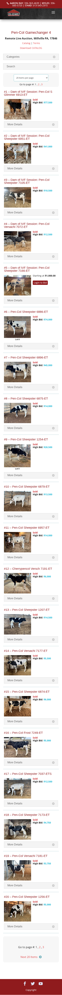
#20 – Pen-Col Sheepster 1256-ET (27, 896)
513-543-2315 (40, 5)
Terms (36, 43)
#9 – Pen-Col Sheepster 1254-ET (26, 439)
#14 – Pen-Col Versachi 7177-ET (25, 650)
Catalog (26, 43)
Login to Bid (40, 282)
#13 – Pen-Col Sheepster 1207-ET (27, 609)
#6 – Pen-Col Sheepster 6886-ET (26, 311)
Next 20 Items (29, 957)
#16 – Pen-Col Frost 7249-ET (23, 732)
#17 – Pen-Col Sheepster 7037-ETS (28, 773)
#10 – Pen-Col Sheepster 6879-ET (27, 486)
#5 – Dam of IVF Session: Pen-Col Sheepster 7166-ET (26, 269)
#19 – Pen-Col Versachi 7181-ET (25, 856)
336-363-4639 (31, 3)
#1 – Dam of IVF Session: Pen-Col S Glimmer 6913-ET (28, 93)
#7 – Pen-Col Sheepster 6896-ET (26, 357)
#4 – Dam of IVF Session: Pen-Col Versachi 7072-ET (26, 225)
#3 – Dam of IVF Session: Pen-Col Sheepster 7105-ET (26, 181)
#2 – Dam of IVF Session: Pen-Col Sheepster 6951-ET (26, 137)
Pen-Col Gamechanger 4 (31, 32)
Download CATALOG (31, 48)
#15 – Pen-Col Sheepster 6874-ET (27, 691)
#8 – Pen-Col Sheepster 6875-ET (26, 398)
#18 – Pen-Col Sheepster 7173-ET (27, 815)
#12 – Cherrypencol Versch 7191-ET (28, 568)
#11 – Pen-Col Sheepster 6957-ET (26, 527)
